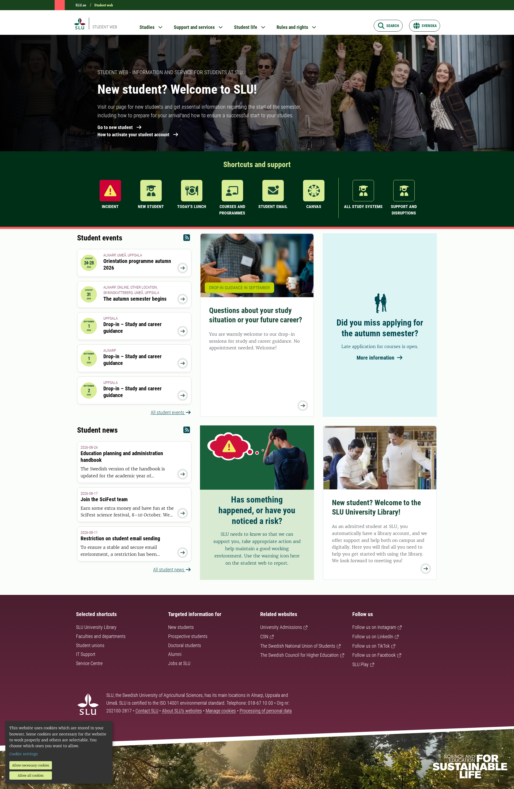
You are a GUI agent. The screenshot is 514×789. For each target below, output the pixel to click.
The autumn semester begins (135, 299)
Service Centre (89, 663)
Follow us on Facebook (374, 655)
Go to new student (115, 127)
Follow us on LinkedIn (372, 636)
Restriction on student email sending (120, 538)
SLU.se (80, 5)
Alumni (175, 654)
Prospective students (187, 636)
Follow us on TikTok (371, 646)
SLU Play (360, 664)
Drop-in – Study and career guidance (132, 327)
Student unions (90, 645)
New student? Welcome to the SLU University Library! (376, 507)
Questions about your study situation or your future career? (255, 315)
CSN (264, 636)
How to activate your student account (133, 134)
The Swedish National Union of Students (297, 646)
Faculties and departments (101, 636)
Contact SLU (146, 711)
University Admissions (281, 627)
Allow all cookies (31, 775)
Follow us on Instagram (374, 627)
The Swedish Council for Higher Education (299, 655)
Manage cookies (221, 711)
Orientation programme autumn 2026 (137, 264)
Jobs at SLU (179, 663)
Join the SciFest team (104, 499)
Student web (103, 5)
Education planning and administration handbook (122, 456)
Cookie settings (23, 754)
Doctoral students (184, 645)
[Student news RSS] (186, 431)
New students (181, 627)
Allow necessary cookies (30, 765)
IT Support (85, 654)
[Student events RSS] (186, 239)
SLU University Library (96, 627)
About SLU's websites (182, 711)
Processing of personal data (266, 711)
